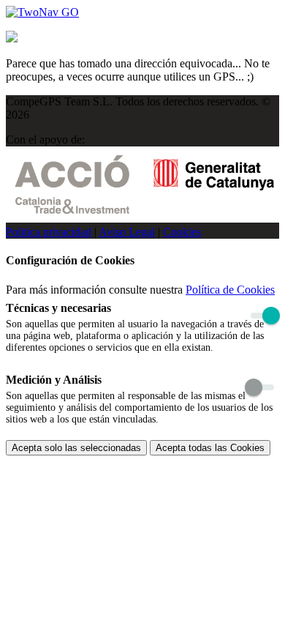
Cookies (182, 232)
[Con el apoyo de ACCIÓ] (144, 218)
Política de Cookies (230, 289)
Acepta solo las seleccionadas (76, 447)
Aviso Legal (127, 232)
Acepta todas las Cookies (210, 447)
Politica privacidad (48, 232)
